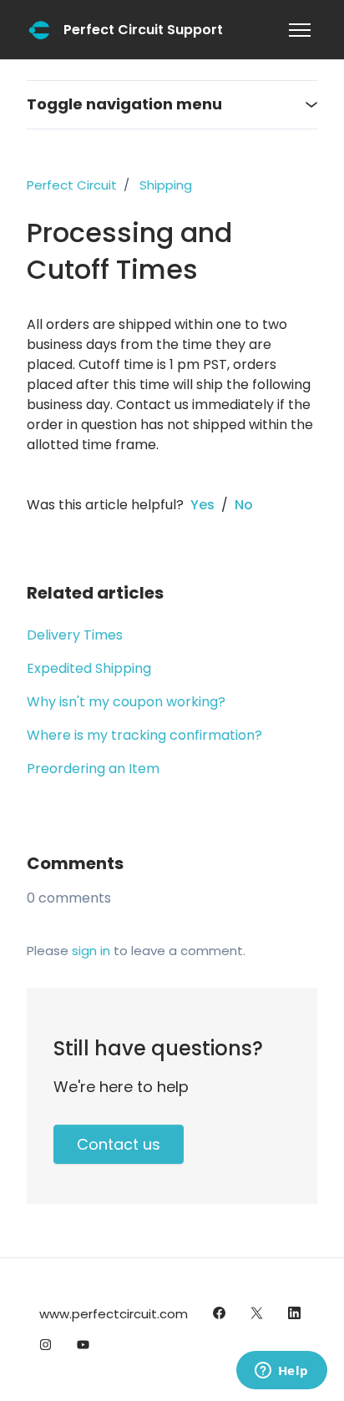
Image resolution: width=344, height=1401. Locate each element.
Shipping (165, 185)
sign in (91, 950)
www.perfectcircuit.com (113, 1314)
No (244, 504)
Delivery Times (75, 635)
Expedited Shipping (89, 668)
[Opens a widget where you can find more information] (281, 1372)
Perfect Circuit (72, 185)
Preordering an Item (93, 768)
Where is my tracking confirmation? (144, 735)
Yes (202, 504)
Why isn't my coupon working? (126, 701)
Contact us (118, 1144)
